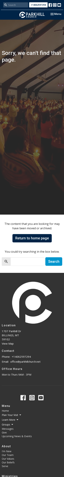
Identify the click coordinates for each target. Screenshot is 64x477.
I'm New (6, 451)
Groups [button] (6, 424)
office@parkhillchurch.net (25, 361)
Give (4, 432)
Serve (5, 466)
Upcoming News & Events (17, 436)
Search (53, 261)
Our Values (8, 458)
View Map (8, 343)
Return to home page (32, 238)
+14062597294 (38, 5)
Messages (8, 428)
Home (5, 410)
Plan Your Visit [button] (10, 415)
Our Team (8, 455)
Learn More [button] (8, 419)
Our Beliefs (8, 462)
